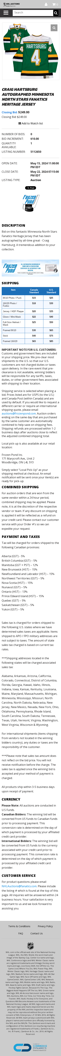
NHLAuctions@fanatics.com (19, 886)
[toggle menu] (6, 12)
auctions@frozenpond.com (19, 413)
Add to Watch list (32, 123)
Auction (35, 180)
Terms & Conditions (19, 926)
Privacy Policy (45, 926)
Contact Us (36, 933)
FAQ (20, 933)
